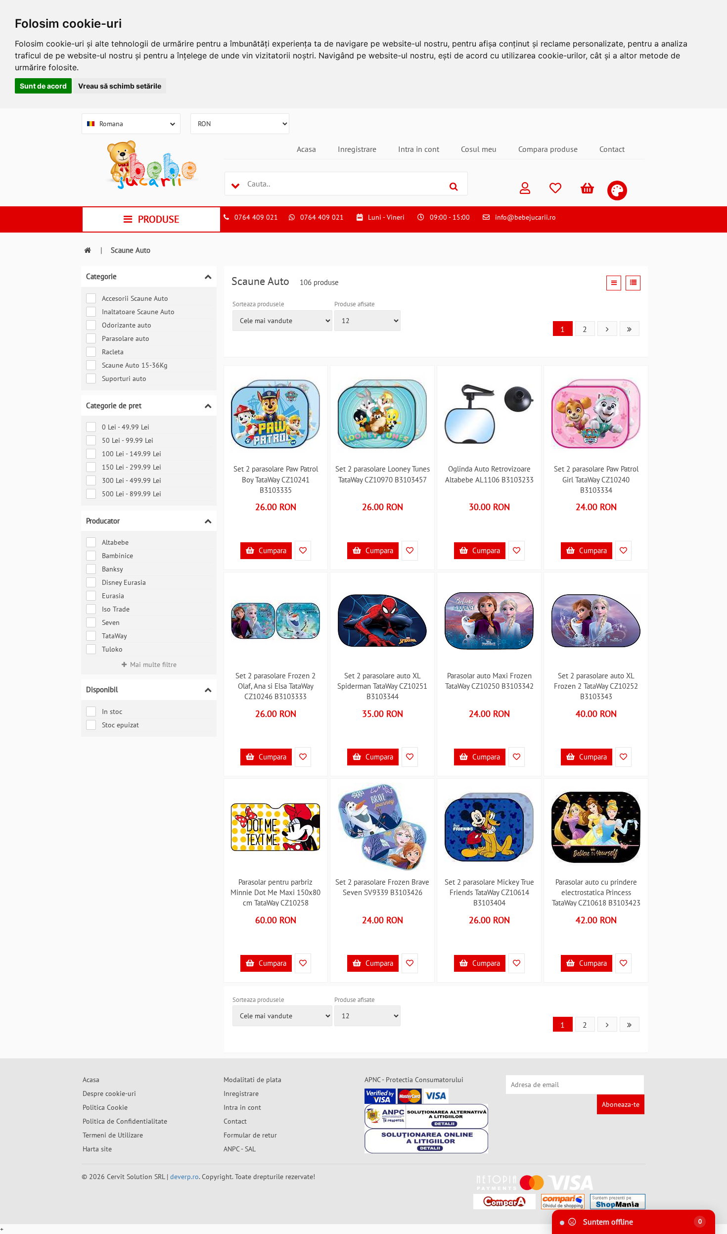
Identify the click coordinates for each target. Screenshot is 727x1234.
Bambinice (117, 555)
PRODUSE (159, 219)
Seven (111, 622)
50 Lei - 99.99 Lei (127, 440)
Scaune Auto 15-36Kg (135, 365)
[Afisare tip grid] (613, 283)
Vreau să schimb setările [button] (119, 86)
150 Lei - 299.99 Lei (131, 467)
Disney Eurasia (124, 582)
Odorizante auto (126, 325)
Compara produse (548, 149)
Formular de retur (250, 1135)
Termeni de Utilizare (113, 1135)
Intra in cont (418, 149)
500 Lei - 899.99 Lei (131, 493)
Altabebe (115, 542)
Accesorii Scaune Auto (135, 298)
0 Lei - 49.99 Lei (125, 427)
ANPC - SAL (240, 1148)
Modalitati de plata (252, 1079)
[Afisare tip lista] (633, 283)
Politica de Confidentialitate (125, 1121)
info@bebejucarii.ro (525, 217)
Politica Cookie (105, 1107)
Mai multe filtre (153, 664)
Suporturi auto (124, 378)
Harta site (97, 1148)
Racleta (113, 351)
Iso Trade (116, 609)
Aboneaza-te (620, 1104)
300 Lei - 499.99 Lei (131, 480)
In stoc (112, 711)
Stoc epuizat (120, 724)
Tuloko (112, 649)
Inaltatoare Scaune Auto (138, 311)
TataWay (114, 635)
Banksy (112, 569)
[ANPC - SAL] (426, 1116)
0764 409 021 (256, 217)
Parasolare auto (125, 338)
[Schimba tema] (617, 190)
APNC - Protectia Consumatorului (413, 1079)
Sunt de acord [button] (43, 86)
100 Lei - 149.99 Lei (131, 453)
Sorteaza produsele (258, 304)
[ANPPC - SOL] (426, 1141)
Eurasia (113, 595)
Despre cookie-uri (109, 1093)
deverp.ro (184, 1176)
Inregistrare (357, 149)
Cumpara (271, 550)
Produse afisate (354, 304)
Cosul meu (479, 149)
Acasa (306, 149)
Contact (612, 149)
